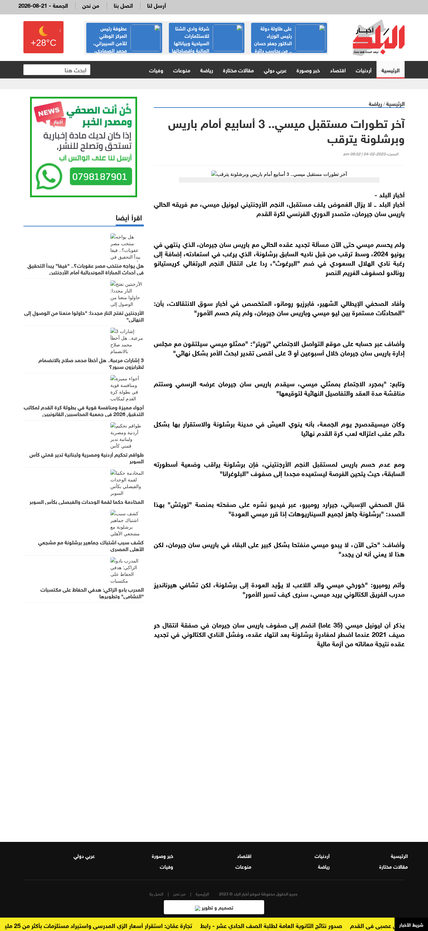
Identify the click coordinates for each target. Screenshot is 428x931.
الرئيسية (391, 69)
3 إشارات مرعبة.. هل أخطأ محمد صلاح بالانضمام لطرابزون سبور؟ (91, 363)
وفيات (156, 69)
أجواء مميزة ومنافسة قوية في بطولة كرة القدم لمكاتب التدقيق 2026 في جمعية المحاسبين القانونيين (84, 410)
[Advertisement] (279, 747)
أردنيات (363, 69)
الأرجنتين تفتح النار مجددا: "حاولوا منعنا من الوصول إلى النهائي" (84, 315)
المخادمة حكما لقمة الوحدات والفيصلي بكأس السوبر (86, 501)
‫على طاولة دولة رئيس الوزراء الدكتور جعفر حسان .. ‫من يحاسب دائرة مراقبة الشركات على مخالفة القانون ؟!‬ (289, 46)
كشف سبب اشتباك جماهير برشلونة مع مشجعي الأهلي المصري (91, 545)
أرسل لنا (156, 4)
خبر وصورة (308, 69)
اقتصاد (338, 69)
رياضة (206, 69)
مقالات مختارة (238, 69)
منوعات (181, 69)
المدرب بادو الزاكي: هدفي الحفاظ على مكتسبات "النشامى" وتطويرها (92, 592)
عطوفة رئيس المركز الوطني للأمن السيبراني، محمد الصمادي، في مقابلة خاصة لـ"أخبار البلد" (126, 42)
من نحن (90, 4)
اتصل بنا (123, 4)
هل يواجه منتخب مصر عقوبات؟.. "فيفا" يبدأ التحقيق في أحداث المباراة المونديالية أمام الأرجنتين (85, 268)
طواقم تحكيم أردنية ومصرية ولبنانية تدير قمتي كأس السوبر (86, 457)
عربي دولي (275, 69)
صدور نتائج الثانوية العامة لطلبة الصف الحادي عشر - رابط (280, 925)
